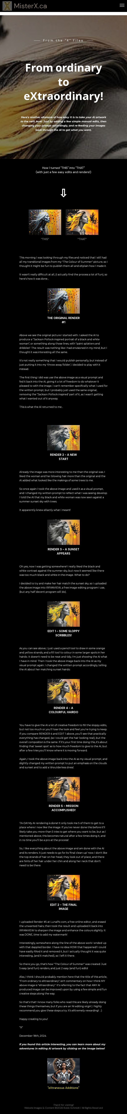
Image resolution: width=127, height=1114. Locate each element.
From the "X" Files (63, 40)
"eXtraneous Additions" (63, 1088)
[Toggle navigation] (122, 5)
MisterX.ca (30, 6)
